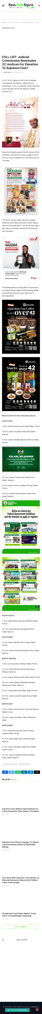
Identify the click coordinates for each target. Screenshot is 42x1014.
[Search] (39, 5)
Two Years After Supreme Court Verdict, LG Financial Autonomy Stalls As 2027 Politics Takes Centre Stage (20, 880)
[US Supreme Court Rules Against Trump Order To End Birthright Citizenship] (21, 900)
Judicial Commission (10, 764)
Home (4, 22)
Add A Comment (21, 927)
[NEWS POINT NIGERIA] (21, 5)
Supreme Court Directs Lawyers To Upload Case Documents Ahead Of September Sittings (20, 844)
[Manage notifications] (37, 1009)
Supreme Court (24, 764)
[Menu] (3, 5)
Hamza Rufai (7, 72)
